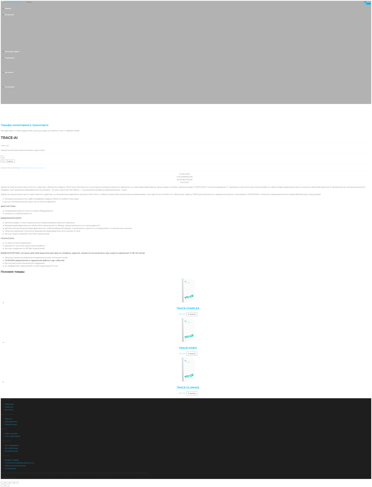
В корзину (10, 161)
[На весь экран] (7, 482)
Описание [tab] (184, 174)
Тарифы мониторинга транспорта (24, 125)
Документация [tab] (184, 180)
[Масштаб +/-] (3, 482)
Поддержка (10, 58)
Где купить (9, 72)
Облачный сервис (12, 51)
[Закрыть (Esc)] (16, 482)
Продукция (9, 15)
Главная (8, 8)
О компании (10, 87)
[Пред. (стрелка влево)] (3, 485)
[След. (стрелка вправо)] (7, 485)
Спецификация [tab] (185, 177)
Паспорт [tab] (184, 182)
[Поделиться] (12, 482)
